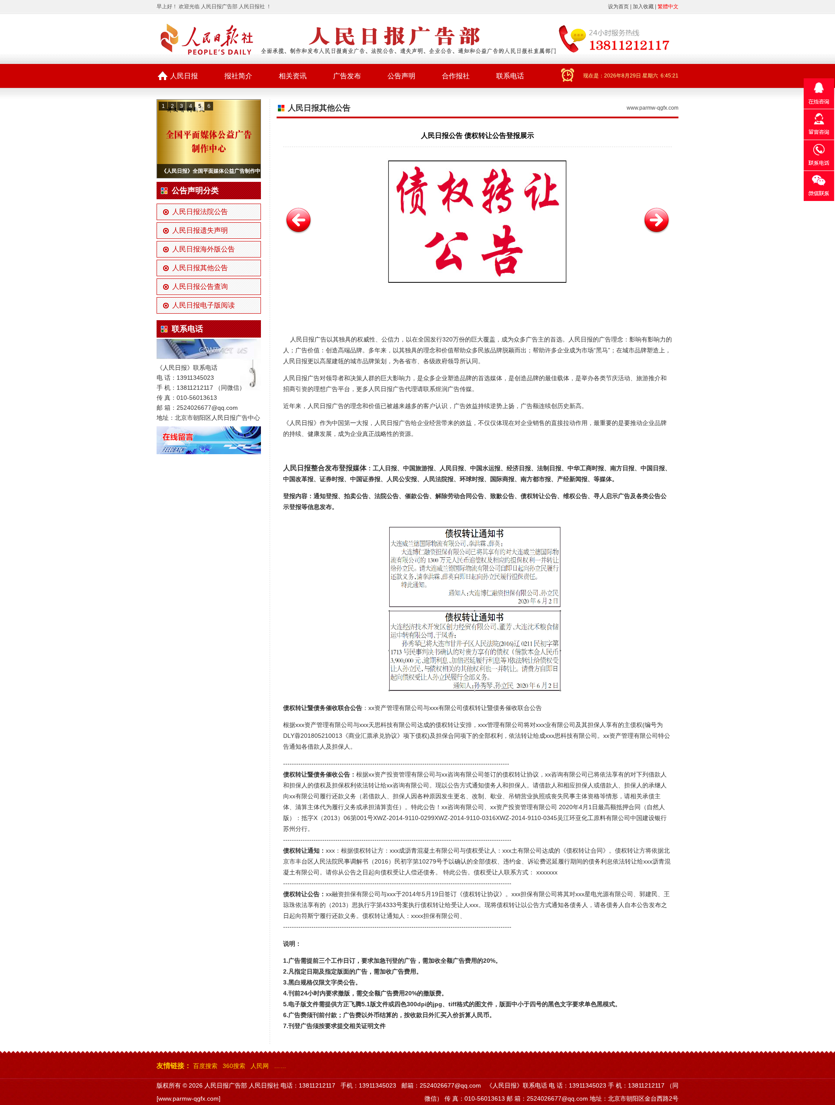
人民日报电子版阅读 (203, 305)
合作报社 (456, 76)
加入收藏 (643, 6)
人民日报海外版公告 (203, 249)
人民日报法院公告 (200, 211)
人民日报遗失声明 (200, 230)
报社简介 (238, 76)
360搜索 (234, 1065)
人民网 (259, 1065)
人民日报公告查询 (200, 286)
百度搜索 (205, 1065)
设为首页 (618, 6)
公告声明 (401, 76)
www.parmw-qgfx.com (652, 108)
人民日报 (184, 76)
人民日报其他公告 (200, 267)
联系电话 (510, 76)
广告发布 (347, 76)
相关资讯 (293, 76)
